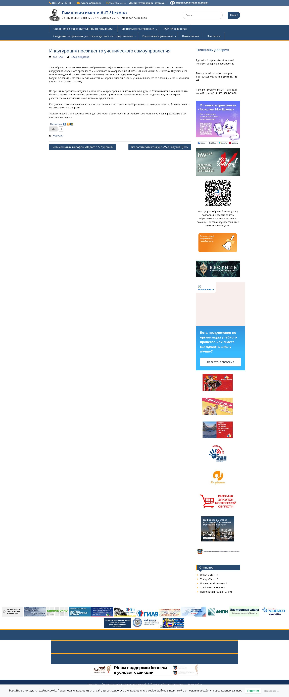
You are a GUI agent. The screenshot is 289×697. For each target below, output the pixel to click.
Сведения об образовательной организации (83, 29)
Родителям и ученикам (157, 36)
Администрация (80, 56)
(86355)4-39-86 (62, 3)
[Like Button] (53, 128)
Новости (58, 135)
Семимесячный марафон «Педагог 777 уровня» (82, 147)
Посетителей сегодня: (213, 583)
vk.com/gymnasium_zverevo (147, 3)
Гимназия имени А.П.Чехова (94, 13)
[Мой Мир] (72, 123)
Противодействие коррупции (166, 684)
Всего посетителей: (211, 591)
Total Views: (207, 587)
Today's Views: (208, 579)
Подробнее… (271, 690)
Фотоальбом (190, 36)
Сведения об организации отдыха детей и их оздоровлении (93, 36)
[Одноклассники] (68, 123)
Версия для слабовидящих (191, 2)
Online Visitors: (208, 575)
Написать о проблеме (220, 362)
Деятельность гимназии (138, 29)
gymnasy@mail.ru (90, 3)
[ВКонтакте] (65, 123)
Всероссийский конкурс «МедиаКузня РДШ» (159, 147)
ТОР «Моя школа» (175, 29)
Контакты (213, 36)
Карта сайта (195, 684)
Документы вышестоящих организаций (124, 684)
